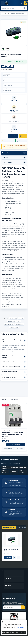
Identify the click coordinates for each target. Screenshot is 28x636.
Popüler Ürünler (22, 527)
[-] (3, 136)
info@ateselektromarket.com (18, 467)
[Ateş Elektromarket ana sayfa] (12, 3)
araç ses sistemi (11, 321)
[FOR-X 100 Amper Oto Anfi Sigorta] (12, 539)
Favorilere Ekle (8, 448)
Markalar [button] (8, 585)
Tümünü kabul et (20, 632)
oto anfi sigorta (13, 318)
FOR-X (18, 321)
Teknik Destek (4, 471)
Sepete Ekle (16, 444)
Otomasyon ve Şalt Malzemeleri (17, 13)
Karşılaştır (20, 448)
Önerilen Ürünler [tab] (5, 399)
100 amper (21, 318)
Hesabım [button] (8, 578)
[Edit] (5, 596)
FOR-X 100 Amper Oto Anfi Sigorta (11, 550)
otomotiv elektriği (19, 324)
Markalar (14, 471)
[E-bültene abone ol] (23, 607)
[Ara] (24, 8)
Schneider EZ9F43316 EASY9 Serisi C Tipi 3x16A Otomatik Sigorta (12, 434)
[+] (7, 136)
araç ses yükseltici (14, 327)
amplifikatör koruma (9, 324)
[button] (13, 136)
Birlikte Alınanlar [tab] (14, 399)
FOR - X (5, 80)
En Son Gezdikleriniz (9, 527)
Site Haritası (22, 471)
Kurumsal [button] (8, 572)
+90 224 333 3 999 (4, 467)
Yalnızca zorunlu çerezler (8, 632)
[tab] (14, 153)
